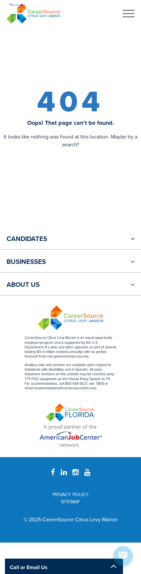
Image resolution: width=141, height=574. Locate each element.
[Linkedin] (64, 472)
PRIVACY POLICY (70, 494)
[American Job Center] (70, 434)
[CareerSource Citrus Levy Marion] (33, 13)
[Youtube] (87, 472)
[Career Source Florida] (70, 412)
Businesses (26, 262)
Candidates (27, 239)
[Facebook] (53, 472)
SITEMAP (70, 502)
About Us (23, 285)
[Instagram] (75, 472)
